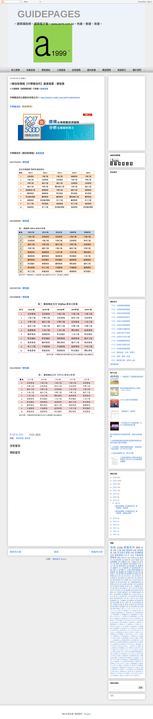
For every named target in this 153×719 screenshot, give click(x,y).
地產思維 (134, 626)
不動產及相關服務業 (116, 612)
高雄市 (134, 564)
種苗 (120, 665)
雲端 (121, 675)
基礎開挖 (117, 628)
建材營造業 (136, 568)
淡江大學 (131, 654)
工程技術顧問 (124, 636)
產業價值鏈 (117, 580)
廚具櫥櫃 (125, 638)
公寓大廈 (120, 576)
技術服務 (76, 70)
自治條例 (134, 607)
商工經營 (15, 70)
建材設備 (91, 70)
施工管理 (125, 602)
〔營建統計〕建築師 (127, 411)
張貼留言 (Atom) (59, 559)
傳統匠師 (124, 618)
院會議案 (114, 675)
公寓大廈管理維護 (134, 570)
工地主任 (134, 588)
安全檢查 (115, 630)
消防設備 (123, 654)
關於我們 (137, 70)
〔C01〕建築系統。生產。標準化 (122, 352)
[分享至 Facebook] (37, 434)
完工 (129, 630)
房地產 (118, 560)
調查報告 (114, 669)
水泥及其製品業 (137, 602)
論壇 (141, 607)
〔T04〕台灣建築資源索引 (120, 317)
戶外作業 (113, 646)
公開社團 (136, 618)
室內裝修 (137, 576)
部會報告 (130, 669)
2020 (115, 497)
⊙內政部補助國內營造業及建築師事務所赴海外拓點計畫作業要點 (126, 442)
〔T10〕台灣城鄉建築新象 (120, 341)
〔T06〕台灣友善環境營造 (120, 325)
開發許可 (113, 673)
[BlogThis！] (32, 434)
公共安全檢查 (136, 580)
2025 (115, 481)
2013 (115, 525)
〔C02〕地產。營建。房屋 (120, 356)
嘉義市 (140, 566)
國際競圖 (113, 624)
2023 (115, 487)
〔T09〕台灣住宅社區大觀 (120, 337)
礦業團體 (134, 663)
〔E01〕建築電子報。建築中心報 (122, 360)
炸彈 (113, 656)
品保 (134, 620)
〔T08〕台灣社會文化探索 (120, 333)
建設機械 (138, 644)
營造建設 (46, 70)
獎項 (126, 604)
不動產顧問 (133, 614)
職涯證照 (106, 70)
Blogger (87, 714)
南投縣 (112, 572)
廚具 (118, 638)
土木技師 (121, 596)
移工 (115, 665)
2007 (115, 534)
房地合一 (126, 646)
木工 (129, 650)
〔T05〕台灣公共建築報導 (120, 321)
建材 (141, 588)
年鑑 (113, 638)
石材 (118, 663)
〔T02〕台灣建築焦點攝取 (120, 309)
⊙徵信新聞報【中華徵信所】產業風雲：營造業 (125, 507)
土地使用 (121, 624)
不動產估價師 (136, 592)
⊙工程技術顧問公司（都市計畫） (122, 453)
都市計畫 (115, 671)
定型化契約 (136, 630)
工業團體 (114, 636)
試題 (142, 667)
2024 (115, 484)
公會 (119, 550)
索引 (128, 586)
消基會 (136, 650)
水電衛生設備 (117, 604)
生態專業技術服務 (127, 661)
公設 (130, 618)
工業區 (141, 634)
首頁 (56, 552)
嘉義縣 (121, 572)
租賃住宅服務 (119, 586)
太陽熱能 (140, 628)
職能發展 (115, 667)
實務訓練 (119, 632)
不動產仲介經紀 (136, 610)
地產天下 (125, 588)
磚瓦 (128, 663)
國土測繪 (115, 622)
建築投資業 (133, 642)
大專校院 (132, 628)
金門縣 (121, 570)
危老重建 (119, 620)
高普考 (136, 675)
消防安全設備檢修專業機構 (133, 652)
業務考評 (129, 547)
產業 (132, 604)
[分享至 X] (35, 434)
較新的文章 (15, 552)
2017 (115, 521)
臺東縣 (132, 566)
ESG (139, 608)
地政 (113, 547)
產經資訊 (138, 661)
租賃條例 (115, 607)
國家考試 (132, 622)
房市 (114, 590)
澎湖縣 (124, 584)
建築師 (131, 600)
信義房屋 (116, 618)
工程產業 (61, 70)
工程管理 (140, 636)
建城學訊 (122, 566)
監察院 (112, 663)
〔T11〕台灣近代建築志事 (120, 345)
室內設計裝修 (122, 582)
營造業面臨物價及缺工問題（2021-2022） (130, 389)
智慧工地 (123, 650)
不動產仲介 (126, 610)
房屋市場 (130, 578)
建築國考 (117, 640)
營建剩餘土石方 (122, 555)
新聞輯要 (139, 553)
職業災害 (125, 607)
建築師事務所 (126, 640)
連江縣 (112, 570)
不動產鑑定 (124, 614)
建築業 (116, 644)
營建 (118, 656)
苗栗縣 (129, 574)
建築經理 (140, 600)
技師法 (133, 646)
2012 (115, 528)
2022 (115, 490)
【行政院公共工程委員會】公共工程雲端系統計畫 (131, 424)
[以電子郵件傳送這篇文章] (30, 434)
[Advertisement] (56, 527)
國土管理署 (123, 622)
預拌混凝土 (117, 609)
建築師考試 (136, 640)
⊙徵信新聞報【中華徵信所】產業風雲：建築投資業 (125, 512)
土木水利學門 (132, 596)
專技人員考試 (129, 632)
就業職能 (121, 634)
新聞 (111, 584)
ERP (134, 608)
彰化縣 (137, 572)
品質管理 (140, 620)
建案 (136, 638)
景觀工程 (115, 650)
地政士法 (119, 626)
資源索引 (121, 70)
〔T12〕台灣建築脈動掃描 (120, 349)
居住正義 (129, 634)
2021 (115, 494)
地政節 (127, 626)
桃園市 (123, 562)
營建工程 (132, 584)
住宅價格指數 (132, 616)
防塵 (119, 673)
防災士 (141, 673)
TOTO (112, 610)
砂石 (123, 663)
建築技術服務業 (123, 642)
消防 (141, 650)
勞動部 (112, 582)
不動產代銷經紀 (122, 592)
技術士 (112, 574)
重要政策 (123, 671)
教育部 (114, 648)
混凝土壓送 (140, 654)
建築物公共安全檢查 (127, 644)
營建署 (128, 590)
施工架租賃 (129, 648)
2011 (115, 531)
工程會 (133, 562)
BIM (129, 608)
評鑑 (136, 667)
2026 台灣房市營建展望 (129, 400)
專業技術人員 (121, 598)
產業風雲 (44, 88)
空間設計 (126, 665)
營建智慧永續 (134, 656)
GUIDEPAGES (44, 14)
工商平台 (132, 598)
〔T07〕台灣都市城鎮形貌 (120, 329)
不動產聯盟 (115, 614)
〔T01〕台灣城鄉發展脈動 (120, 305)
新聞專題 (121, 648)
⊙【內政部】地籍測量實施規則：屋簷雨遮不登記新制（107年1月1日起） (126, 448)
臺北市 (127, 560)
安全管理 (122, 630)
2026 (115, 477)
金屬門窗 (138, 671)
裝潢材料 (130, 667)
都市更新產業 (139, 669)
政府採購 (116, 602)
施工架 (120, 590)
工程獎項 (133, 636)
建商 (131, 638)
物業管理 (124, 660)
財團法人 (122, 669)
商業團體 (113, 562)
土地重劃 (129, 624)
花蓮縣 (125, 580)
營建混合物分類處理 (125, 658)
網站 (117, 564)
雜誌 (112, 592)
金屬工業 (130, 671)
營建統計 (136, 658)
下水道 (118, 610)
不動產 (137, 560)
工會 (135, 634)
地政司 (117, 588)
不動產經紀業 (139, 612)
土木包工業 (135, 594)
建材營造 (121, 578)
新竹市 (123, 558)
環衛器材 (117, 661)
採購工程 (140, 646)
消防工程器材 (114, 654)
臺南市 (125, 564)
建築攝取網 (114, 364)
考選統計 (140, 665)
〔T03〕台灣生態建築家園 (120, 313)
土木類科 (136, 624)
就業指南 (113, 634)
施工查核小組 (139, 648)
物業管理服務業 (134, 660)
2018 (115, 518)
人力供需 (123, 616)
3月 (116, 503)
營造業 (27, 438)
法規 (117, 584)
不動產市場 (128, 612)
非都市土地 (128, 675)
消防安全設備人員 (117, 652)
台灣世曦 (127, 620)
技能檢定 (140, 578)
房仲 (119, 646)
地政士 (128, 576)
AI (124, 608)
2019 (115, 500)
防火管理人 (126, 673)
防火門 (135, 673)
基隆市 (115, 568)
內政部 (133, 558)
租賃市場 (140, 604)
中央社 (116, 616)
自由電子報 (137, 590)
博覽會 (118, 594)
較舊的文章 (97, 552)
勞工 (111, 594)
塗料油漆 (124, 628)
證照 (136, 574)
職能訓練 (122, 667)
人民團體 (136, 586)
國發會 (139, 622)
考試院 (134, 665)
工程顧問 (123, 600)
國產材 (126, 594)
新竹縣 (121, 574)
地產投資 (30, 70)
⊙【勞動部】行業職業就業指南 (131, 377)
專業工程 (138, 632)
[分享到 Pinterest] (39, 434)
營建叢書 (125, 656)
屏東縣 (112, 578)
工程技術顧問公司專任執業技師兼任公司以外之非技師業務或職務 (131, 459)
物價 (118, 660)
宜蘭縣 (129, 572)
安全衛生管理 (123, 553)
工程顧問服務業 (135, 582)
